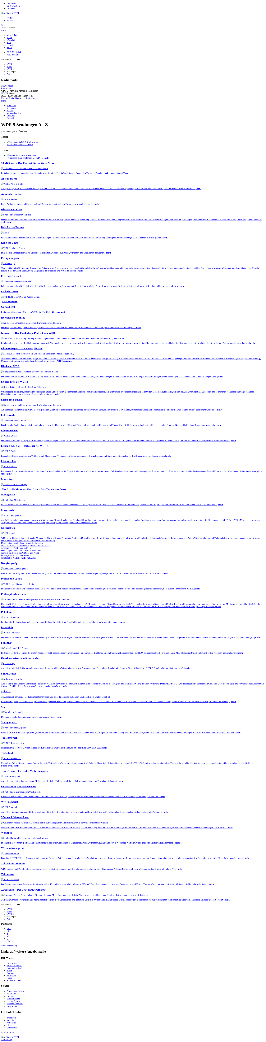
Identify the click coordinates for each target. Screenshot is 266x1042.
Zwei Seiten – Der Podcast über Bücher (23, 889)
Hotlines (10, 996)
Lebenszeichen (9, 415)
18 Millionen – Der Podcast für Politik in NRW (27, 163)
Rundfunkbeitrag (14, 968)
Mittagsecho (8, 494)
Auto (9, 928)
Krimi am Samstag (12, 399)
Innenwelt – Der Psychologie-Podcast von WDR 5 (29, 333)
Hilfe (9, 1025)
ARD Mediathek (14, 52)
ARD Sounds (13, 55)
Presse (9, 970)
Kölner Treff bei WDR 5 (15, 381)
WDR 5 (10, 69)
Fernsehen (11, 975)
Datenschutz (12, 1028)
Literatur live (8, 461)
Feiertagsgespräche (12, 276)
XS (8, 931)
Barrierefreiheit (13, 998)
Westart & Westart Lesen (15, 817)
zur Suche (11, 8)
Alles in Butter (9, 178)
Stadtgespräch (9, 722)
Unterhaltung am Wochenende (18, 786)
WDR (9, 64)
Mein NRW (12, 35)
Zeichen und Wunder (13, 863)
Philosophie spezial (11, 578)
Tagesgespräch (9, 737)
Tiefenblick (7, 753)
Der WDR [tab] (6, 957)
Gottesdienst (8, 306)
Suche (4, 25)
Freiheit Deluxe (9, 291)
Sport (9, 42)
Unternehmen (13, 963)
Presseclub (7, 627)
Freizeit (10, 45)
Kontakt (10, 118)
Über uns (11, 115)
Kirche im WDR (10, 366)
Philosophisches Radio (13, 594)
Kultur (9, 47)
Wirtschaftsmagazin (12, 848)
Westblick (6, 832)
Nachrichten (8, 527)
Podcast (10, 110)
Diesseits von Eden (11, 209)
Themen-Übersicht (15, 1003)
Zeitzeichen (7, 874)
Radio (9, 66)
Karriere (10, 973)
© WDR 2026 (7, 1032)
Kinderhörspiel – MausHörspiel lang (22, 348)
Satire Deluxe (8, 673)
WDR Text (11, 993)
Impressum (11, 1018)
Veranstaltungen (14, 113)
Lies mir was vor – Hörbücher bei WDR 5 (24, 445)
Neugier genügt (9, 563)
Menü (3, 30)
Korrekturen (12, 1006)
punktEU (6, 642)
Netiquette (11, 1023)
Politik (9, 37)
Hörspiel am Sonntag (13, 317)
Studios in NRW (14, 980)
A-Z (8, 74)
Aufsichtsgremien (14, 965)
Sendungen (11, 108)
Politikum (6, 611)
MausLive (6, 479)
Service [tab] (5, 985)
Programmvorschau (15, 991)
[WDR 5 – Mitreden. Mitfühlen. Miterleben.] (7, 86)
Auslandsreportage (12, 194)
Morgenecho (8, 510)
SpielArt (6, 691)
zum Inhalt (11, 3)
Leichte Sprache (14, 1001)
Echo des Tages (9, 242)
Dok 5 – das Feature (12, 227)
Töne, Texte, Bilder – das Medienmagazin (24, 771)
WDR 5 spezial (9, 801)
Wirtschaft (11, 40)
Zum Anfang (6, 1039)
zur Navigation (13, 6)
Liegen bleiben (9, 430)
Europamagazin (10, 258)
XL (8, 941)
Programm (11, 105)
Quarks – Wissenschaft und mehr (20, 658)
